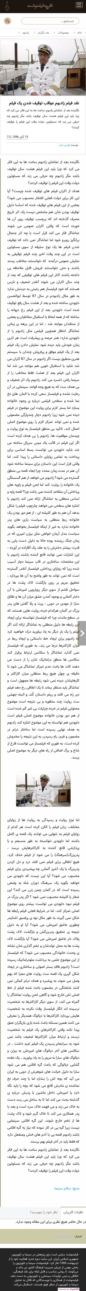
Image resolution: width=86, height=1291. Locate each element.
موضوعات (63, 32)
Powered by (68, 1289)
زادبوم (25, 32)
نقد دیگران (43, 32)
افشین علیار (64, 145)
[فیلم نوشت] (37, 6)
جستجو (7, 20)
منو (77, 6)
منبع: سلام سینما (66, 1188)
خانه (79, 32)
